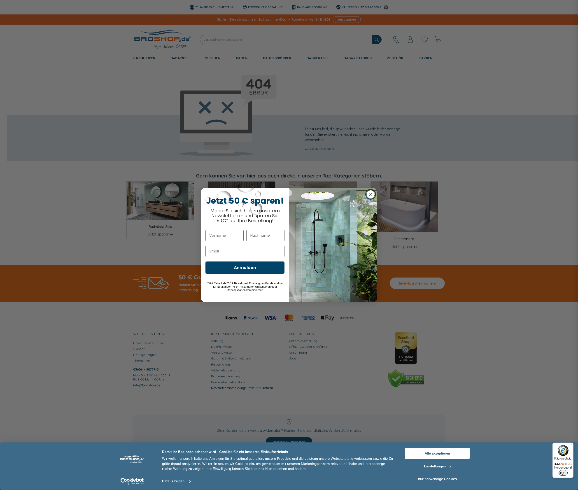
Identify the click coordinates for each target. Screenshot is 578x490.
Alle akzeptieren (437, 453)
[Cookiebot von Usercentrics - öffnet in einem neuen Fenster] (132, 481)
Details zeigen (173, 481)
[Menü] (570, 445)
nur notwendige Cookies (437, 479)
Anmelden (245, 267)
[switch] (563, 473)
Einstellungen (435, 466)
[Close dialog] (370, 194)
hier (268, 469)
